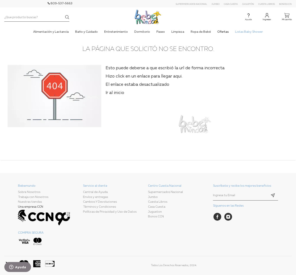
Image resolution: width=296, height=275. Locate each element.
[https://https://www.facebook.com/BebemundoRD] (217, 216)
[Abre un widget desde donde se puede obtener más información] (17, 267)
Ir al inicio (115, 93)
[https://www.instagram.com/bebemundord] (228, 216)
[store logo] (148, 17)
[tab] (50, 215)
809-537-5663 (61, 3)
